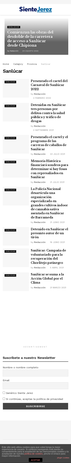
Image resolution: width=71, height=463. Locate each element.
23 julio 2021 (57, 154)
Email (6, 380)
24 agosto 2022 (30, 51)
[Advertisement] (35, 320)
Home (6, 64)
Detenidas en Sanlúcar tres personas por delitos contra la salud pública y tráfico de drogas (48, 113)
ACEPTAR (35, 460)
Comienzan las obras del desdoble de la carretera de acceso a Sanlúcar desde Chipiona (30, 39)
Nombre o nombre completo (20, 367)
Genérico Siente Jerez (19, 393)
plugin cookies (63, 458)
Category (18, 64)
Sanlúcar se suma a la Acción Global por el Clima (47, 278)
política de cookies (33, 453)
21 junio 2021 (57, 222)
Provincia (32, 64)
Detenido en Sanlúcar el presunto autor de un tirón (49, 233)
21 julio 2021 (56, 182)
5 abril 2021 (56, 267)
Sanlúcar (13, 27)
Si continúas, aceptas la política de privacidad (34, 399)
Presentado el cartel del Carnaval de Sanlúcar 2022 (49, 85)
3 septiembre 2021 (43, 130)
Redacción (14, 51)
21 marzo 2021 (57, 287)
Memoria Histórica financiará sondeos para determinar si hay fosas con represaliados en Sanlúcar (49, 169)
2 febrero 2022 (41, 98)
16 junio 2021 (57, 242)
